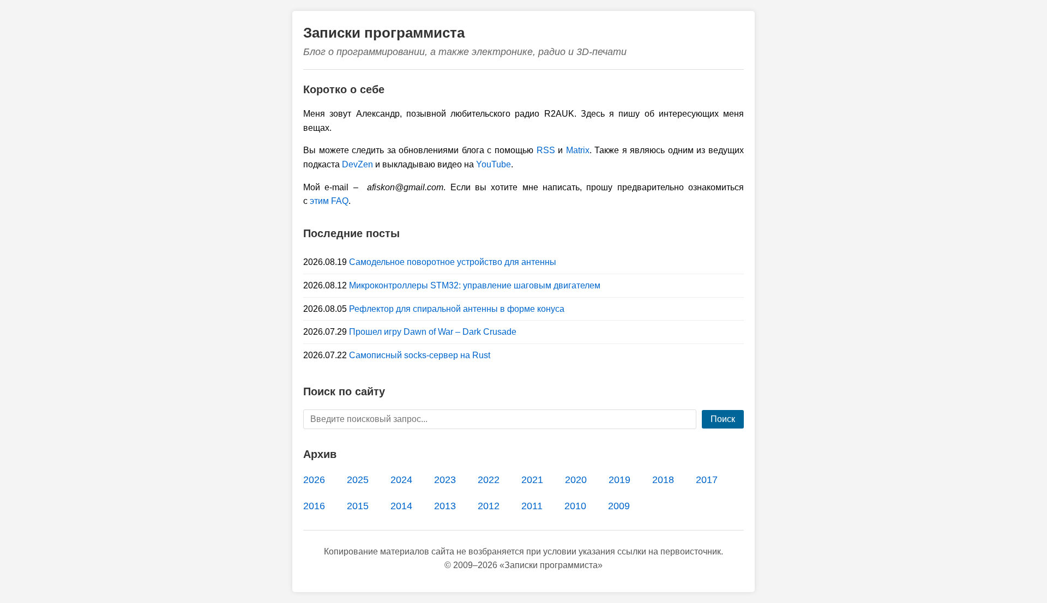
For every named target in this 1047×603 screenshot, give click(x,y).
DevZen (357, 164)
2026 (314, 479)
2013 (445, 506)
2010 (575, 506)
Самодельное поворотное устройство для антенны (452, 262)
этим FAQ (329, 201)
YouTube (493, 164)
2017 (707, 479)
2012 (489, 506)
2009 (619, 506)
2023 (445, 479)
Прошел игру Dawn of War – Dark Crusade (432, 331)
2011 (532, 506)
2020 (576, 479)
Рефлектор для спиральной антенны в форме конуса (456, 308)
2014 (401, 506)
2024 (401, 479)
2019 (619, 479)
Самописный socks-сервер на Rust (419, 355)
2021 (532, 479)
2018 (663, 479)
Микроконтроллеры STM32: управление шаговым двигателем (474, 285)
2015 (358, 506)
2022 (489, 479)
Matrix (577, 150)
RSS (546, 150)
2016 (314, 506)
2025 (358, 479)
